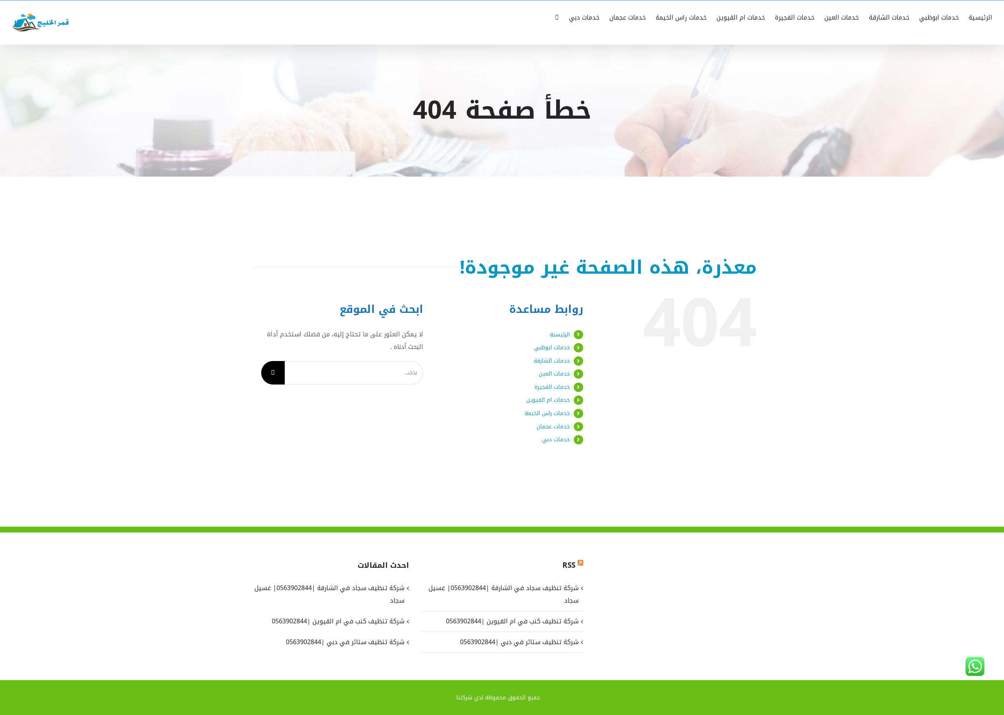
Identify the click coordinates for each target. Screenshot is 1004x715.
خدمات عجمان (553, 426)
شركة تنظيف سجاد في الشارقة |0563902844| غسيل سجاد (503, 594)
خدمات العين (554, 373)
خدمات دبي (556, 439)
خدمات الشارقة (552, 361)
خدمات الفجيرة (552, 387)
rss (568, 565)
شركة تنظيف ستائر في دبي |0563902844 (519, 642)
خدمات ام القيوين (548, 400)
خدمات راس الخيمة (547, 413)
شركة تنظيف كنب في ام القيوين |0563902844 (512, 621)
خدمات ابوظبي (552, 347)
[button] (557, 16)
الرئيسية (560, 334)
